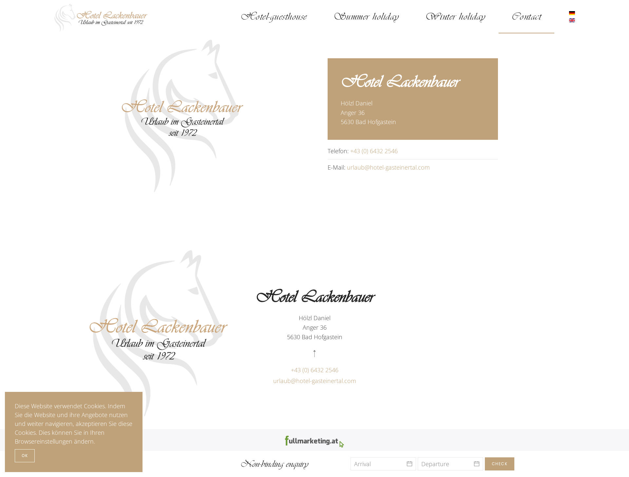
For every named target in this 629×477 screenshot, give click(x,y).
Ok (25, 455)
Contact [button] (527, 16)
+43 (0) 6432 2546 (374, 151)
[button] (314, 353)
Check (500, 464)
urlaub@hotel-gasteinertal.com (388, 167)
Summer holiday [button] (366, 16)
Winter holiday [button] (455, 16)
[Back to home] (101, 16)
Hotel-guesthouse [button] (273, 16)
